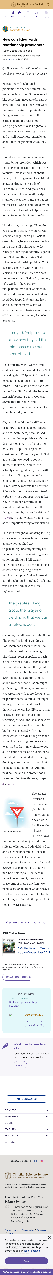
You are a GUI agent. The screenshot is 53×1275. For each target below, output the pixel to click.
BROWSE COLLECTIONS (18, 977)
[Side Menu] (4, 4)
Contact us (29, 1099)
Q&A (11, 59)
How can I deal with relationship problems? (23, 42)
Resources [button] (11, 1135)
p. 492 (7, 518)
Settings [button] (10, 1142)
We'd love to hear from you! (30, 1046)
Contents (36, 1024)
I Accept (26, 1261)
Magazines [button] (11, 1116)
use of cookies (31, 1251)
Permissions (42, 1230)
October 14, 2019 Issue (20, 30)
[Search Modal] (48, 4)
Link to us (12, 1233)
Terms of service (12, 1230)
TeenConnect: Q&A (18, 27)
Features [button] (10, 1129)
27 (3, 783)
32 (8, 783)
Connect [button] (10, 1110)
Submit (20, 1064)
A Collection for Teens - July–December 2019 (34, 950)
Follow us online (20, 1161)
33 (12, 783)
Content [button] (10, 1123)
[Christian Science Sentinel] (27, 4)
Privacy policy (28, 1230)
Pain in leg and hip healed (23, 1004)
